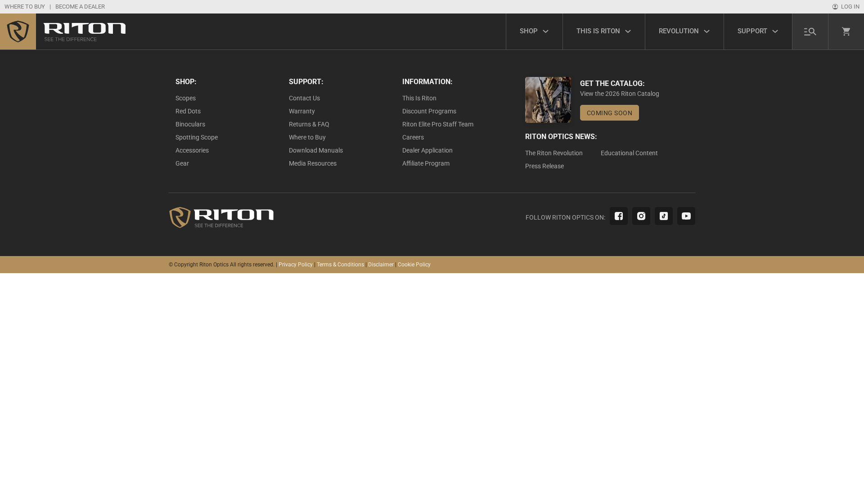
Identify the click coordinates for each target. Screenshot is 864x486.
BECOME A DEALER (80, 6)
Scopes (186, 98)
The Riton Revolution (554, 153)
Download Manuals (316, 150)
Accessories (192, 150)
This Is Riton (419, 98)
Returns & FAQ (309, 124)
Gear (182, 163)
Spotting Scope (197, 137)
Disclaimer (381, 264)
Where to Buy (307, 137)
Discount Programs (429, 111)
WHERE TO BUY (24, 6)
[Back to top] (832, 459)
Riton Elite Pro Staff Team (437, 124)
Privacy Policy (296, 264)
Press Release (544, 166)
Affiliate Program (426, 163)
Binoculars (190, 124)
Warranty (302, 111)
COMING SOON (610, 113)
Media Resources (313, 163)
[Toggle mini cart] (846, 31)
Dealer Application (427, 150)
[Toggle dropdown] (545, 31)
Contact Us (304, 98)
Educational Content (629, 153)
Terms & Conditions (340, 264)
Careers (413, 137)
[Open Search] (810, 31)
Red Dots (188, 111)
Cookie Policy (414, 264)
